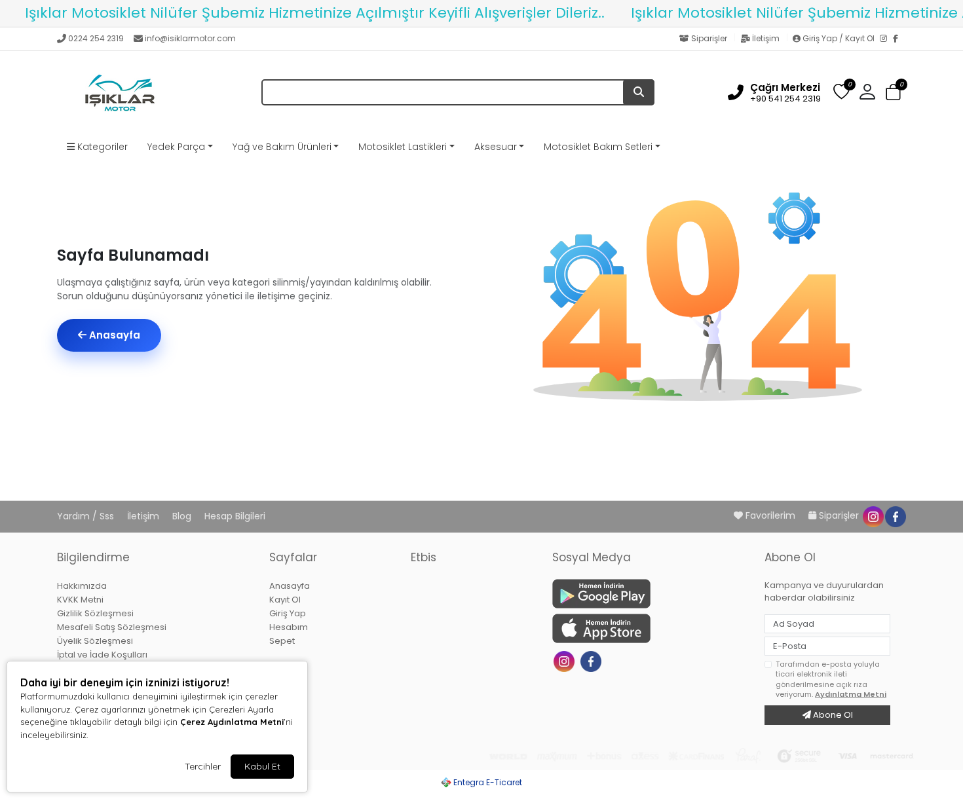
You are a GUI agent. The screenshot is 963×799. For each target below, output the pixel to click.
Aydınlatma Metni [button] (850, 694)
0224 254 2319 (96, 38)
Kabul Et (262, 766)
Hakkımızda (82, 586)
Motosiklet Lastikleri (402, 146)
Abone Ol (832, 715)
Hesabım (288, 627)
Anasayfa (113, 335)
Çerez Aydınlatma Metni (232, 721)
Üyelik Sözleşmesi (95, 641)
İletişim (766, 38)
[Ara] (638, 92)
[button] (893, 92)
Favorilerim (770, 515)
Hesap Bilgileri (234, 516)
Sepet (282, 641)
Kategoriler (101, 146)
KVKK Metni (80, 599)
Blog (183, 516)
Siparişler (709, 38)
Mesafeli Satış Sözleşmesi (111, 627)
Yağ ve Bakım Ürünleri (282, 146)
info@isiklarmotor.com (190, 38)
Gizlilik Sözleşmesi (95, 613)
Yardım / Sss (87, 516)
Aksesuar (495, 146)
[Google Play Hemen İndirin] (650, 593)
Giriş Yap (287, 613)
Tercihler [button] (203, 766)
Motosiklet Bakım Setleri (598, 146)
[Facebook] (899, 39)
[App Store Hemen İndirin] (650, 628)
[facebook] (895, 515)
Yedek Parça (176, 146)
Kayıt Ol (285, 599)
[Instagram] (886, 39)
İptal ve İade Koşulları (102, 654)
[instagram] (872, 515)
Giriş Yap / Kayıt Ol (839, 38)
